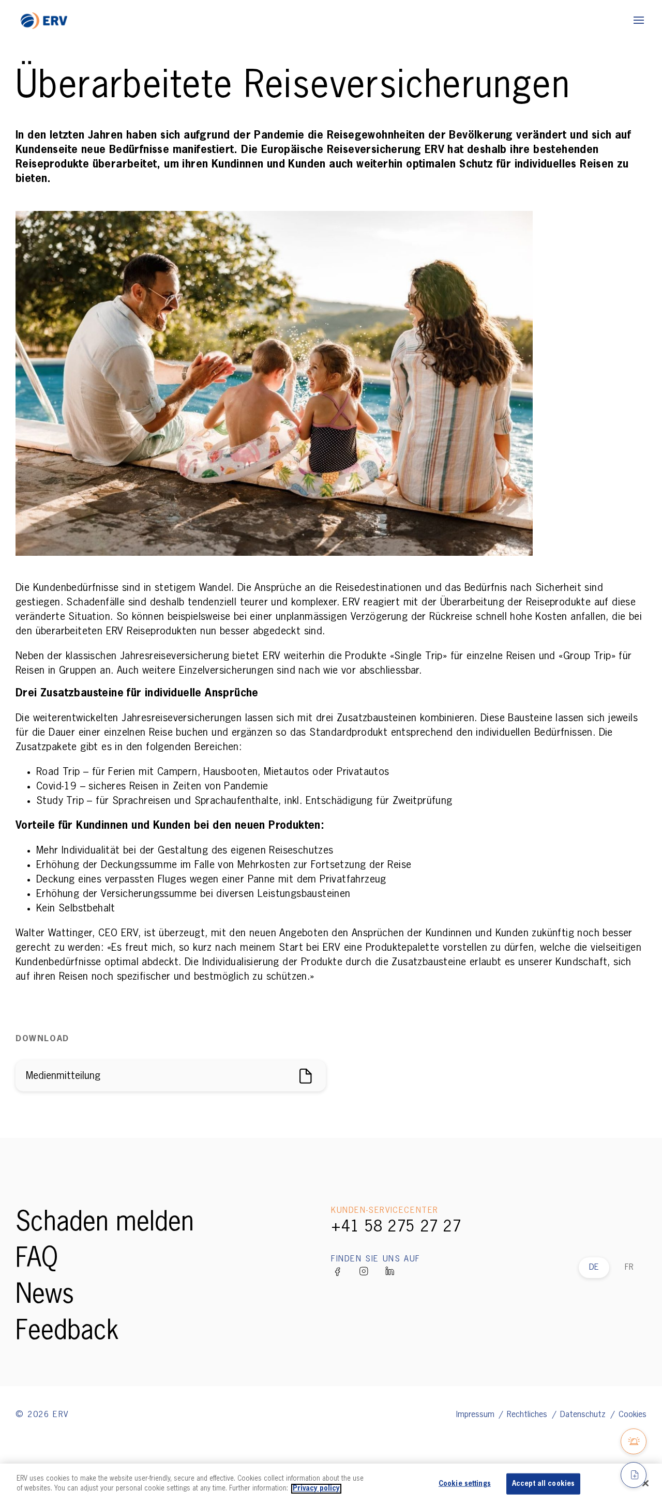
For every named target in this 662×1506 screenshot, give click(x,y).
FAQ (37, 1259)
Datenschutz (584, 1415)
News (45, 1296)
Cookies (632, 1415)
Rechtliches (528, 1415)
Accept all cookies (543, 1484)
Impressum (476, 1415)
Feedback (67, 1332)
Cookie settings (465, 1484)
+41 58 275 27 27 (396, 1227)
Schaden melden (105, 1223)
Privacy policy (316, 1488)
